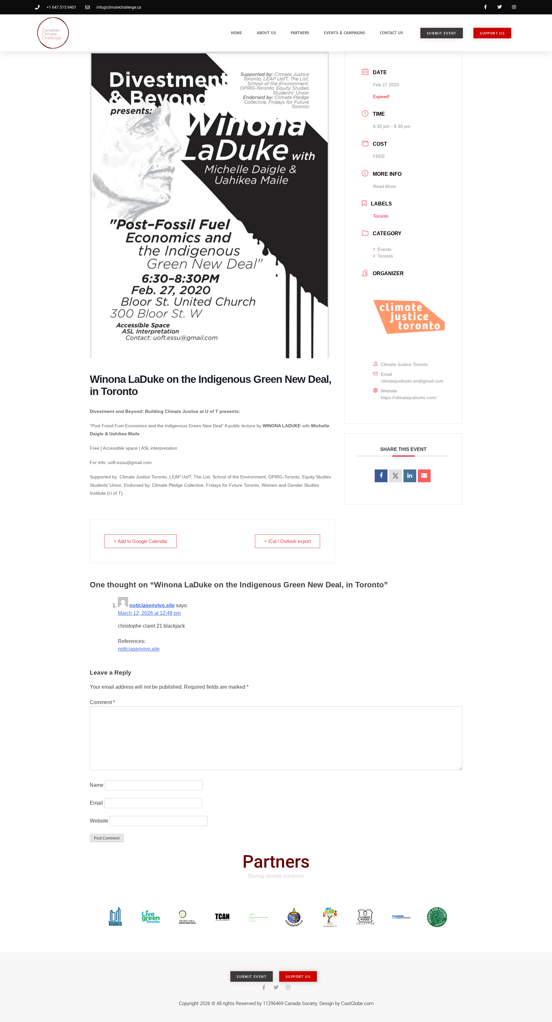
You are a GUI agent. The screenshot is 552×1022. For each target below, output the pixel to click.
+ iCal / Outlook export (287, 541)
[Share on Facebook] (381, 475)
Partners (300, 32)
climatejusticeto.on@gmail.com (412, 380)
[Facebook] (485, 7)
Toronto (385, 256)
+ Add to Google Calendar (140, 541)
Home (236, 32)
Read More (384, 186)
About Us (266, 32)
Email (96, 803)
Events (384, 249)
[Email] (424, 475)
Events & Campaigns (344, 32)
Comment (102, 702)
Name (96, 785)
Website (99, 821)
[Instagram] (514, 7)
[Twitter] (499, 7)
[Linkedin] (409, 475)
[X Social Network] (395, 475)
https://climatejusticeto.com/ (409, 397)
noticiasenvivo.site (152, 605)
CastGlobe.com (357, 1003)
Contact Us (391, 32)
